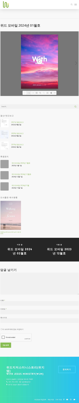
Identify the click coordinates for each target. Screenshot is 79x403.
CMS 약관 (58, 400)
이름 (2, 300)
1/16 (28, 93)
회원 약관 (51, 400)
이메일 (3, 309)
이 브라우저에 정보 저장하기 (12, 329)
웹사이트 (3, 317)
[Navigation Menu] (75, 4)
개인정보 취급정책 (40, 400)
